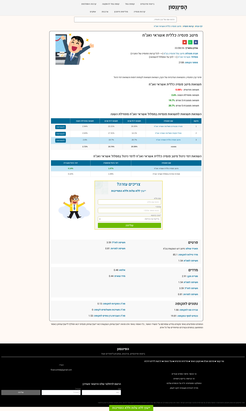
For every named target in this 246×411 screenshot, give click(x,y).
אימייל (78, 389)
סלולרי (158, 207)
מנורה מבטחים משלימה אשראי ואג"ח (168, 126)
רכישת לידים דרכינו (153, 361)
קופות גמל (130, 3)
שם (119, 389)
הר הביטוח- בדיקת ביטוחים (184, 378)
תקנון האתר (195, 361)
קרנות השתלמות (88, 3)
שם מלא (157, 198)
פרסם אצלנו (208, 361)
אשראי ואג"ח (184, 57)
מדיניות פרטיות (181, 361)
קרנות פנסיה (139, 11)
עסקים (93, 11)
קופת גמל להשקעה (110, 3)
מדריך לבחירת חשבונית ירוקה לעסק (184, 388)
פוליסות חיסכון (121, 11)
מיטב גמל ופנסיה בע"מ (174, 53)
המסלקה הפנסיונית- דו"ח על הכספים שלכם (184, 383)
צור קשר (220, 361)
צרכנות (105, 11)
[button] (196, 42)
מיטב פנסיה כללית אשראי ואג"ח (168, 140)
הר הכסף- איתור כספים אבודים (184, 373)
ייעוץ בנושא (156, 215)
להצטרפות (61, 127)
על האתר (168, 361)
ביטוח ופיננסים (147, 3)
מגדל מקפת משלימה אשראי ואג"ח (168, 133)
